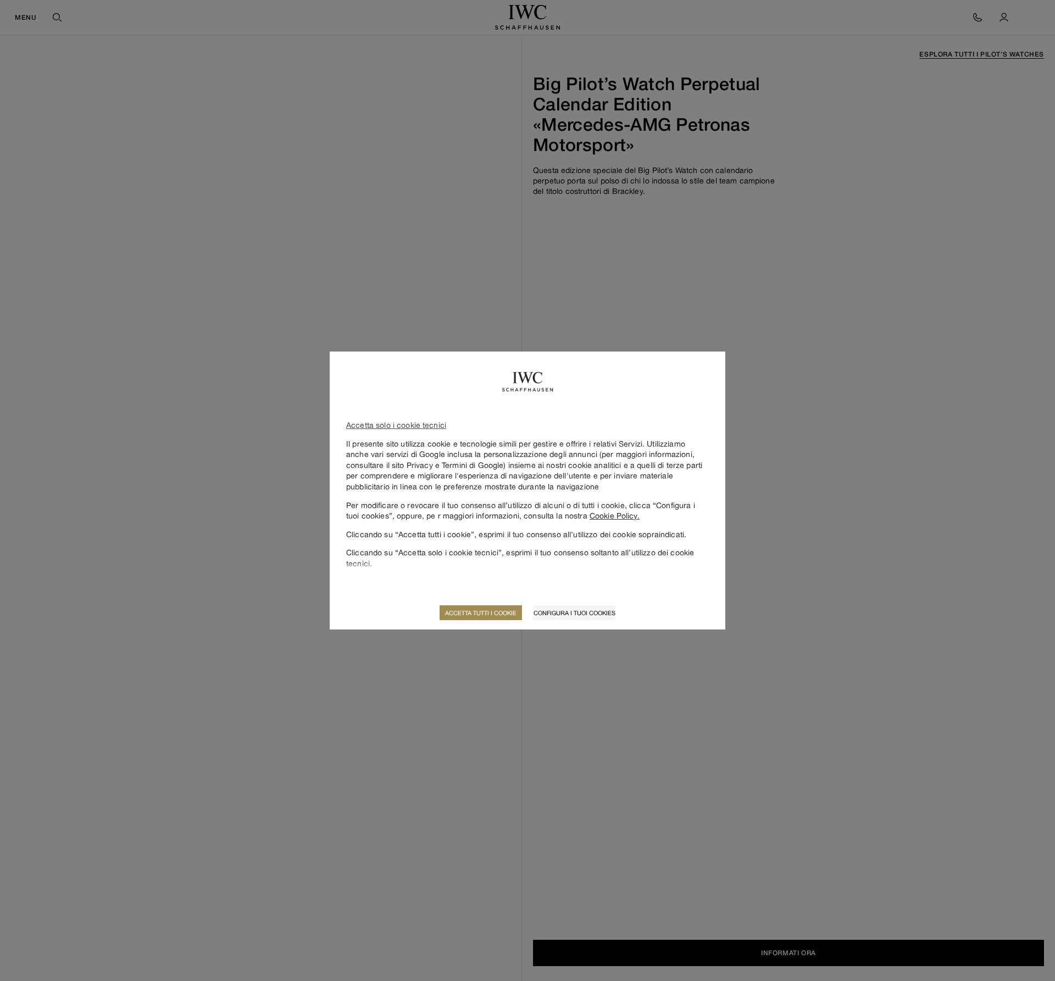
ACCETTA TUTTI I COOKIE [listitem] (481, 612)
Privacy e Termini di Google (455, 465)
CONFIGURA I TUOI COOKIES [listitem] (574, 612)
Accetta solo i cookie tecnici (396, 425)
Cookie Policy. (615, 515)
